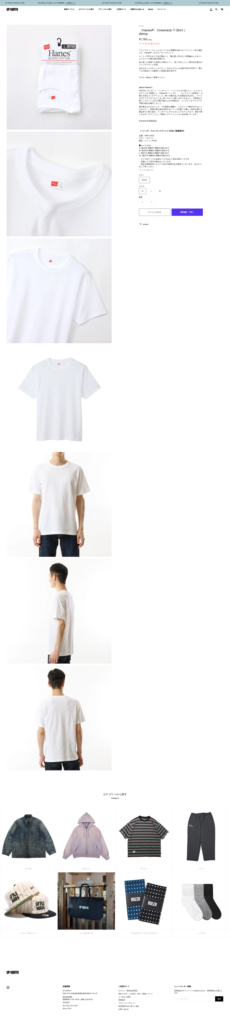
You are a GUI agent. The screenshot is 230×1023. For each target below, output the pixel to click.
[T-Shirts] (143, 836)
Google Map (67, 997)
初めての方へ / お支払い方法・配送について (135, 994)
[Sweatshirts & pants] (86, 836)
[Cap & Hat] (29, 901)
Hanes (141, 26)
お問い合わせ (123, 1009)
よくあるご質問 (124, 997)
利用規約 (121, 1000)
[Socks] (201, 901)
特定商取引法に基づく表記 (128, 1006)
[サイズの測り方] (146, 170)
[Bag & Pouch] (86, 901)
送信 (219, 999)
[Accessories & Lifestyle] (143, 901)
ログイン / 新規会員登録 (127, 991)
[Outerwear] (29, 836)
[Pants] (201, 836)
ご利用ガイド (70, 3)
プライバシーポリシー (127, 1003)
